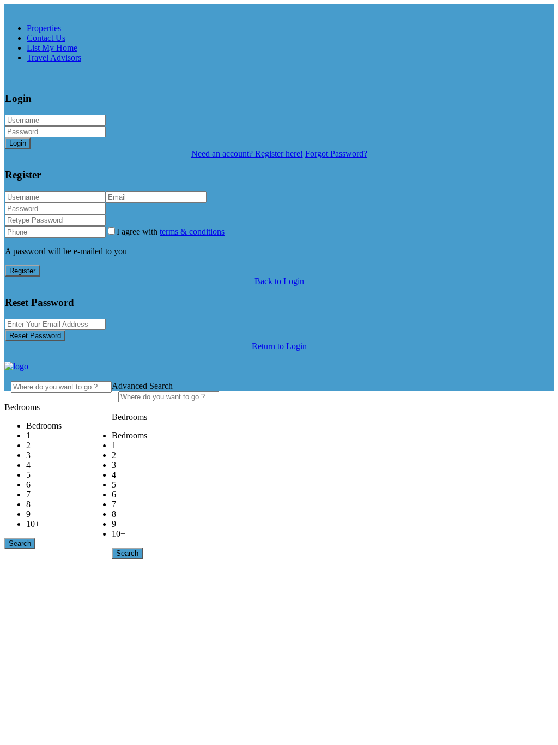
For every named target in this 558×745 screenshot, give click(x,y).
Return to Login (279, 346)
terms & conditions (192, 231)
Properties (44, 28)
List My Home (52, 47)
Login (17, 143)
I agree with (171, 231)
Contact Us (46, 38)
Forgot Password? (336, 153)
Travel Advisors (54, 57)
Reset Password (35, 336)
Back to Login (279, 281)
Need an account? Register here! (247, 153)
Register (22, 271)
